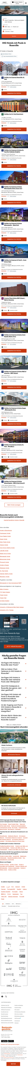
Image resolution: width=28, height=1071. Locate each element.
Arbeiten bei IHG (5, 1005)
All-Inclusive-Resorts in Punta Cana (14, 841)
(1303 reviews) (13, 271)
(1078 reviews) (13, 417)
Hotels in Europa (4, 864)
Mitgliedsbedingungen (6, 1018)
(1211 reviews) (13, 344)
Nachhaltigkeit (4, 1016)
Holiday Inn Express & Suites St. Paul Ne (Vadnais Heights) (14, 151)
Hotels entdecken (19, 1005)
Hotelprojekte (18, 1007)
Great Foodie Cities (13, 824)
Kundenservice (4, 1011)
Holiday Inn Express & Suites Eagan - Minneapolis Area (15, 409)
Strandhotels (3, 836)
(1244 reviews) (13, 159)
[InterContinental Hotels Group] (4, 2)
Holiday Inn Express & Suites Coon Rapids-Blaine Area (14, 335)
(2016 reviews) (13, 122)
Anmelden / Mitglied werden (18, 3)
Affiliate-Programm (5, 1009)
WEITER (13, 1064)
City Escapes (3, 824)
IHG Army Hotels (19, 1014)
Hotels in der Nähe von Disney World (18, 849)
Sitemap (17, 1022)
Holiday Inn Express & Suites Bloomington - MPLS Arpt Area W (14, 482)
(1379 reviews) (13, 454)
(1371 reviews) (13, 380)
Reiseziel (5, 18)
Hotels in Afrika (12, 869)
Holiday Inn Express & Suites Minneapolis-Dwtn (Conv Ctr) (13, 187)
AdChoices (17, 1018)
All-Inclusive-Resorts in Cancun (13, 837)
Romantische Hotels (5, 827)
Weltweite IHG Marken (6, 1007)
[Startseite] (3, 903)
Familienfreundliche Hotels (7, 846)
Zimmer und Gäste (7, 29)
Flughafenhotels (23, 827)
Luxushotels (16, 856)
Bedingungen (7, 1053)
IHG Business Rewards (20, 1011)
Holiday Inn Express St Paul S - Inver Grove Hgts (15, 260)
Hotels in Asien (14, 864)
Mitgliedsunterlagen (19, 1016)
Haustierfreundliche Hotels (14, 858)
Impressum (17, 1020)
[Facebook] (2, 996)
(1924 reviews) (13, 196)
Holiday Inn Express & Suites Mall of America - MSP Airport (15, 372)
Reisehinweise (4, 1014)
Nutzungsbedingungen (6, 1020)
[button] (26, 3)
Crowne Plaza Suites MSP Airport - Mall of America (14, 299)
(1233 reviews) (13, 86)
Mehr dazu (5, 24)
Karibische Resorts (13, 836)
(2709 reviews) (13, 307)
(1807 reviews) (13, 232)
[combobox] (6, 54)
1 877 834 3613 (5, 1037)
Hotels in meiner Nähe (6, 856)
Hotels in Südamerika (13, 868)
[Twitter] (6, 996)
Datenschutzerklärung (8, 1057)
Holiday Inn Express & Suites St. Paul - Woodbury (14, 445)
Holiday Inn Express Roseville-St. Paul (14, 78)
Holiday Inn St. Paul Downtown (13, 114)
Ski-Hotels (14, 827)
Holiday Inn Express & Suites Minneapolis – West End (13, 224)
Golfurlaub (18, 829)
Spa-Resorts (11, 829)
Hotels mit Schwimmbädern (18, 826)
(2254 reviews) (13, 490)
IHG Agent (17, 1009)
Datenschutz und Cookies (7, 1022)
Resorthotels (3, 829)
